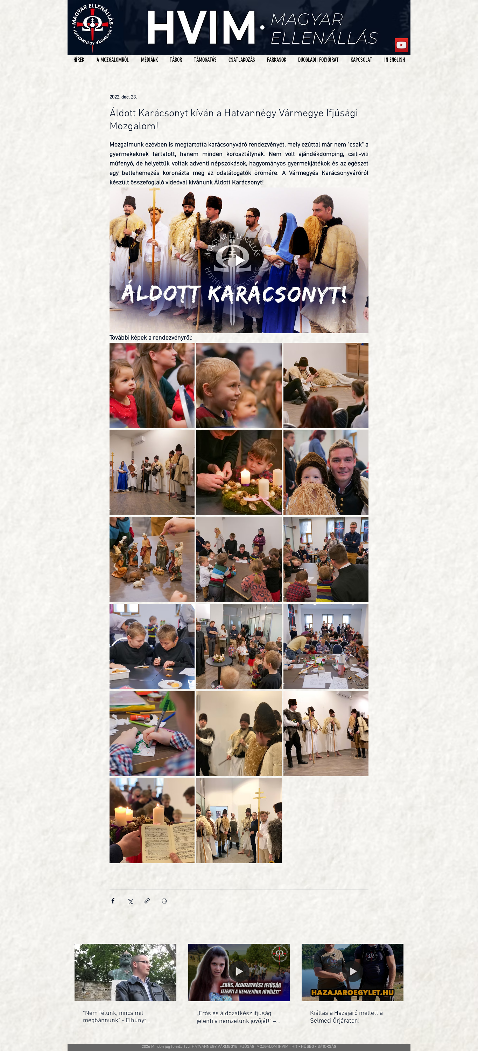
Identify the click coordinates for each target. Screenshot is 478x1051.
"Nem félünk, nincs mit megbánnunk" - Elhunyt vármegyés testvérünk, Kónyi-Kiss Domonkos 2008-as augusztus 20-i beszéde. (122, 1017)
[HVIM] (401, 45)
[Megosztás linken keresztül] (147, 901)
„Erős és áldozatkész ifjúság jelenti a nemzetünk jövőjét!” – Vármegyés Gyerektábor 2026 (236, 1017)
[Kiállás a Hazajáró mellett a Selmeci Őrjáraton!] (352, 972)
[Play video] (239, 260)
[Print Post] (164, 901)
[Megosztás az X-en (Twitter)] (130, 901)
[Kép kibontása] (152, 385)
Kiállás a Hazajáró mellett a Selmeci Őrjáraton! (346, 1017)
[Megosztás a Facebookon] (113, 901)
